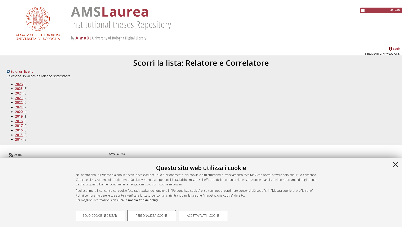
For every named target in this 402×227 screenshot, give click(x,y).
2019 (19, 116)
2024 (19, 93)
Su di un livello (22, 71)
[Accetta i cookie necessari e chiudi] (395, 164)
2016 (19, 130)
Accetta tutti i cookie (203, 216)
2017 (19, 125)
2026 (19, 84)
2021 (19, 107)
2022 (19, 102)
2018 (19, 121)
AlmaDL (395, 10)
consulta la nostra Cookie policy (134, 200)
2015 (19, 135)
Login (396, 48)
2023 (19, 98)
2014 (19, 139)
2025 (19, 88)
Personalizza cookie (152, 216)
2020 (19, 111)
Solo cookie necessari (100, 216)
